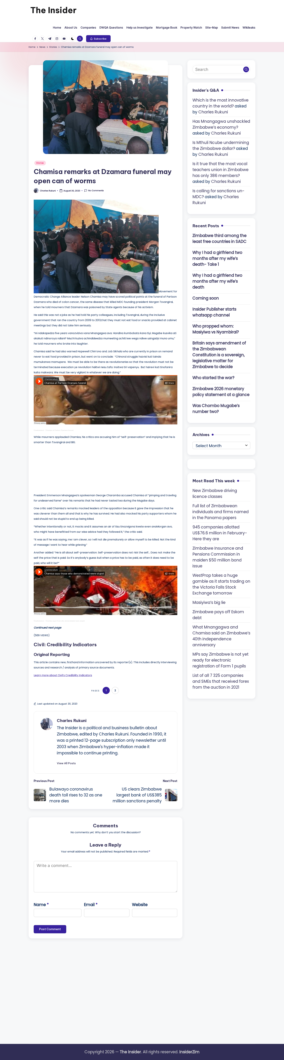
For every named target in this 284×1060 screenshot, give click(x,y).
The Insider (53, 10)
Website (140, 904)
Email (91, 904)
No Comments (96, 190)
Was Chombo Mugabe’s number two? (216, 408)
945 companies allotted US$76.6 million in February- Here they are (219, 533)
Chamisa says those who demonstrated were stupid (65, 621)
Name (41, 904)
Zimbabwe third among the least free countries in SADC (219, 238)
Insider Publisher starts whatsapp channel (214, 312)
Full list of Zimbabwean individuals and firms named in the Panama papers (220, 511)
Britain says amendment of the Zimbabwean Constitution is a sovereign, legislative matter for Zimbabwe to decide (219, 354)
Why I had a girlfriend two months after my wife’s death (217, 281)
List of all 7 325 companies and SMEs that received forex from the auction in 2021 (220, 681)
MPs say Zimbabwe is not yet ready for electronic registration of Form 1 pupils (220, 660)
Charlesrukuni (39, 430)
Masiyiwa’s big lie (208, 602)
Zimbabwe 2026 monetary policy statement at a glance (220, 391)
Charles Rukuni (71, 720)
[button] (98, 38)
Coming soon (205, 298)
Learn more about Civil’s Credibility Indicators (63, 675)
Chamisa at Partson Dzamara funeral (59, 430)
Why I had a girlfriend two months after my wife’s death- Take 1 (217, 258)
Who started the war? (213, 377)
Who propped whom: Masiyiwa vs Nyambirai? (215, 329)
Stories (40, 163)
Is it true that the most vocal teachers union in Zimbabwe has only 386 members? (220, 169)
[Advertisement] (58, 468)
